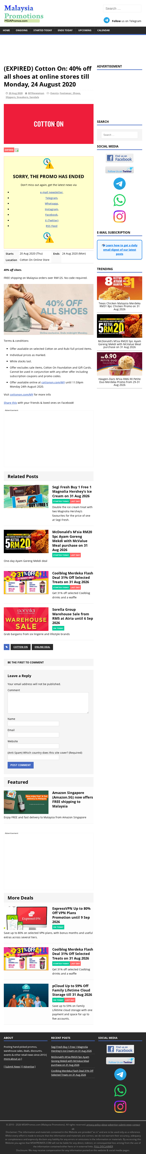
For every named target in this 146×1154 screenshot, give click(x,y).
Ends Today (65, 30)
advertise (113, 1124)
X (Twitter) (51, 220)
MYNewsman (36, 93)
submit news (125, 1124)
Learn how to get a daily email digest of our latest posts (120, 249)
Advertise (28, 1066)
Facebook (51, 215)
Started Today (42, 30)
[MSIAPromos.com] (73, 13)
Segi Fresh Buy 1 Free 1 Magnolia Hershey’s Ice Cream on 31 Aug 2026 (72, 491)
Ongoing (22, 30)
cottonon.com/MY (53, 382)
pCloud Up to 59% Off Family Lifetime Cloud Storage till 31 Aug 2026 (72, 990)
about (104, 1124)
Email (11, 730)
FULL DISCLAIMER (103, 1146)
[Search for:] (122, 8)
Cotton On (20, 647)
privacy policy (93, 1124)
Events (54, 93)
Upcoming (84, 30)
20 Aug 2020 (16, 93)
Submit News (12, 1066)
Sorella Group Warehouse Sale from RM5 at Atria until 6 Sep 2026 (72, 616)
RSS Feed (51, 226)
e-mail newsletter (51, 192)
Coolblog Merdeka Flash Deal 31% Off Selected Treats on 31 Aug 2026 (72, 577)
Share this (10, 402)
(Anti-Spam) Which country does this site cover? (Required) (45, 752)
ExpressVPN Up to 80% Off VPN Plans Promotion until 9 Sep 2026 (71, 915)
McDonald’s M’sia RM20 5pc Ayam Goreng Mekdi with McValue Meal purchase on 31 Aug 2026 (72, 541)
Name (11, 719)
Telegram (51, 198)
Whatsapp (51, 203)
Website (13, 741)
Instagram (51, 209)
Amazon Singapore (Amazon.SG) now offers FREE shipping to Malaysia (72, 799)
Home (6, 30)
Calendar (103, 30)
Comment (14, 690)
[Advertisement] (73, 47)
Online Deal (42, 647)
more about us (12, 1058)
